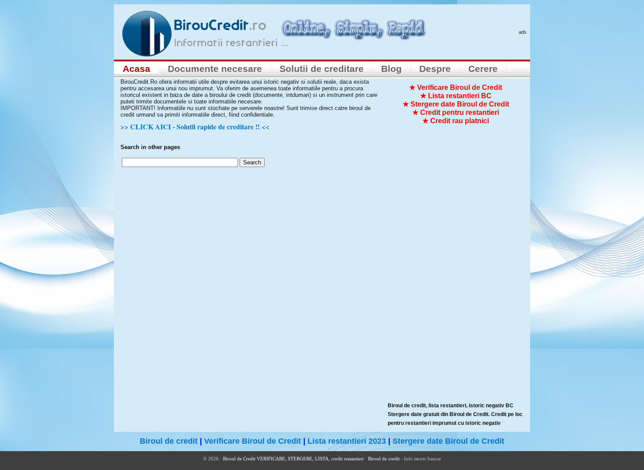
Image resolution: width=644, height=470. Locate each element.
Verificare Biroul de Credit (252, 441)
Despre (435, 69)
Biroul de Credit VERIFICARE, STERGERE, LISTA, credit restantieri (293, 458)
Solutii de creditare (322, 69)
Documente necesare (215, 69)
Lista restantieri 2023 (347, 441)
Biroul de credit (169, 441)
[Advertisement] (453, 270)
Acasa (136, 69)
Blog (391, 69)
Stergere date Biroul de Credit (448, 441)
